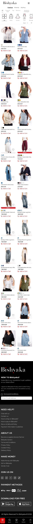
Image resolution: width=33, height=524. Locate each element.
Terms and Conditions (8, 442)
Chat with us (5, 413)
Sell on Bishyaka (6, 463)
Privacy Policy (5, 445)
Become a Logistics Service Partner (12, 437)
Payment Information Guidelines (12, 427)
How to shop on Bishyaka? (9, 419)
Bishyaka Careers (6, 440)
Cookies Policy (5, 448)
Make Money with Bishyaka (10, 460)
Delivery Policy (6, 450)
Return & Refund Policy (9, 424)
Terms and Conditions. (11, 394)
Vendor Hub (5, 466)
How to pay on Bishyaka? (9, 421)
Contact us (4, 416)
